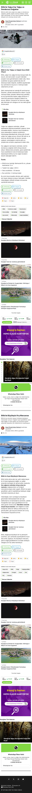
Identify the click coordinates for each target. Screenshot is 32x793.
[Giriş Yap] (26, 2)
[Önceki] (14, 322)
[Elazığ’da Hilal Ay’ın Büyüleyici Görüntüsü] (16, 114)
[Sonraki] (16, 322)
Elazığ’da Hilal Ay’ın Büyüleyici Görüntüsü (13, 240)
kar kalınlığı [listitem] (14, 212)
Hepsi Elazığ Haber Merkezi (13, 21)
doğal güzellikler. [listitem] (26, 569)
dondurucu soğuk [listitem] (12, 209)
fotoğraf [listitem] (14, 572)
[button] (22, 2)
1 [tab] (1, 362)
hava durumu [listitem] (22, 209)
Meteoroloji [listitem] (14, 215)
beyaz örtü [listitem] (5, 569)
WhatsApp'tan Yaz (8, 405)
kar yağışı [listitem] (22, 212)
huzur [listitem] (20, 572)
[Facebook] (9, 779)
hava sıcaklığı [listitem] (5, 212)
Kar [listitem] (26, 572)
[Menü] (2, 2)
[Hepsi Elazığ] (12, 2)
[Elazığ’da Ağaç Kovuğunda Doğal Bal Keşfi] (16, 371)
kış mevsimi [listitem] (5, 215)
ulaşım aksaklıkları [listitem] (23, 215)
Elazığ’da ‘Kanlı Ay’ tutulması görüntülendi (13, 262)
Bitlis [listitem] (3, 209)
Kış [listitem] (3, 575)
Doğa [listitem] (17, 569)
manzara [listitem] (9, 575)
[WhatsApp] (23, 779)
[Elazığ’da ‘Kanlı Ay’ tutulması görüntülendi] (16, 120)
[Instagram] (18, 779)
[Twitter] (13, 779)
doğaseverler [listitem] (5, 572)
